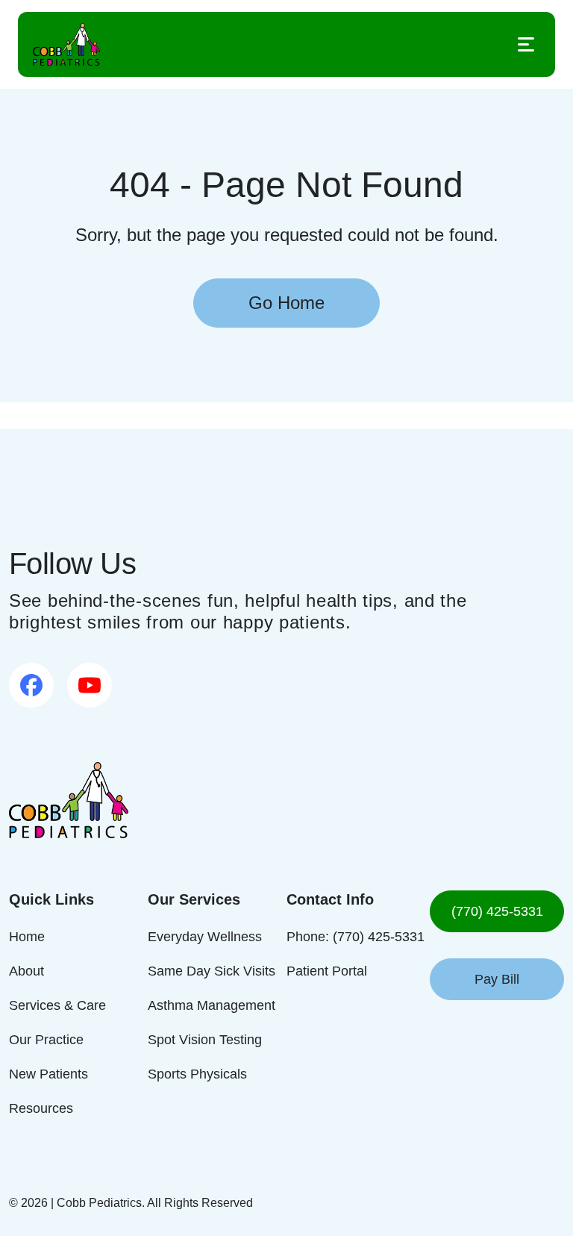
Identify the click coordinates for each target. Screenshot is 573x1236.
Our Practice (47, 1039)
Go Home (287, 303)
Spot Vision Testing (204, 1039)
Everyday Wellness (202, 936)
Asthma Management (210, 1005)
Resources (41, 1108)
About (27, 970)
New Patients (48, 1074)
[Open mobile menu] (526, 44)
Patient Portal (327, 970)
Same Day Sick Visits (208, 970)
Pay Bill (497, 979)
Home (26, 936)
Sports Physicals (196, 1074)
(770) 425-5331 (497, 911)
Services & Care (56, 1005)
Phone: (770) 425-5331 (353, 936)
